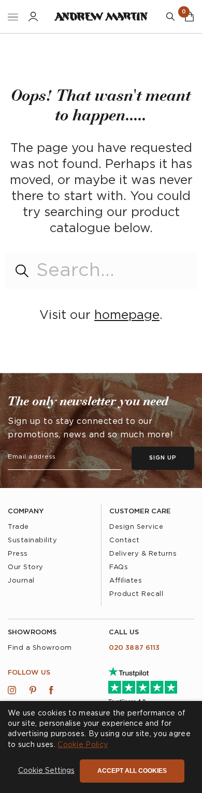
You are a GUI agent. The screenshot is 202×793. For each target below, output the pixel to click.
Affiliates (125, 581)
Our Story (26, 567)
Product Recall (136, 594)
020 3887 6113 (134, 648)
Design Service (136, 527)
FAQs (118, 567)
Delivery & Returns (143, 554)
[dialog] (101, 747)
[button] (46, 771)
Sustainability (32, 540)
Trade (18, 527)
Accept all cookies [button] (132, 770)
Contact (124, 540)
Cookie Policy (82, 745)
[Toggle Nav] (13, 16)
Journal (21, 581)
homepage (127, 315)
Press (18, 554)
